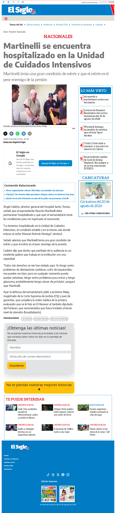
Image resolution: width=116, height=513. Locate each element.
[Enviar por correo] (30, 133)
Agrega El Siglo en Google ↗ (55, 163)
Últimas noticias (33, 24)
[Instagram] (24, 2)
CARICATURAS (95, 177)
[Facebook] (19, 2)
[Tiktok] (48, 474)
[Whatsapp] (18, 133)
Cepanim (99, 24)
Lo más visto (93, 90)
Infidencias (47, 24)
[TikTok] (4, 2)
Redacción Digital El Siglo (14, 142)
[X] (14, 2)
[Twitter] (5, 133)
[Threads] (9, 2)
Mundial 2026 (62, 24)
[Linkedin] (24, 133)
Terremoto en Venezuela (81, 24)
